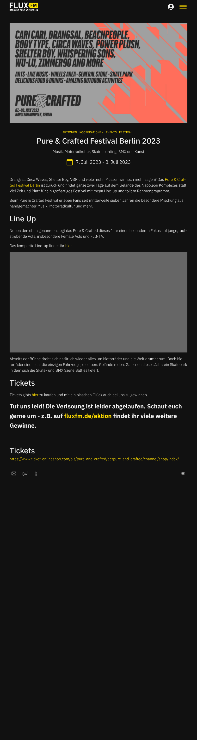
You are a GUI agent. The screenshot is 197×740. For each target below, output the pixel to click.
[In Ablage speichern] (183, 473)
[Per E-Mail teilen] (14, 473)
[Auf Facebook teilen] (36, 473)
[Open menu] (183, 6)
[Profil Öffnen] (170, 6)
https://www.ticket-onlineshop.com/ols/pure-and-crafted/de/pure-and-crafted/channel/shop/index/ (94, 459)
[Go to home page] (24, 6)
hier (68, 245)
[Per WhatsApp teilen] (25, 473)
